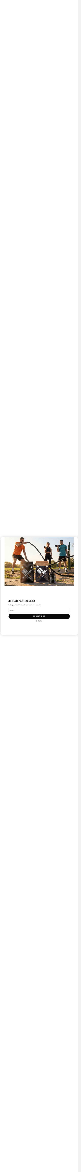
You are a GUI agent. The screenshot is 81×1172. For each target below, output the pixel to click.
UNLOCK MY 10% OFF (39, 616)
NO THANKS (39, 621)
